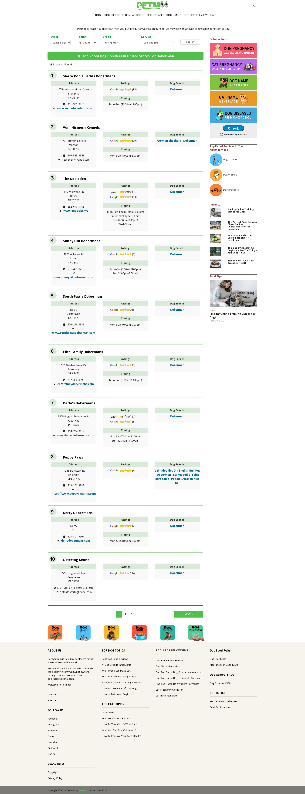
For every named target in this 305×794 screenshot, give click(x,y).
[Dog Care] (55, 632)
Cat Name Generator (167, 695)
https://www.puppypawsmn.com (74, 493)
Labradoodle (163, 470)
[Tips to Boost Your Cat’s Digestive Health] (215, 263)
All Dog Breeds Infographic (116, 664)
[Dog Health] (83, 632)
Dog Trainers (230, 159)
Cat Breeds (108, 712)
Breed (106, 37)
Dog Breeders (231, 189)
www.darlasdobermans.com (75, 435)
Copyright (53, 772)
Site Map (52, 700)
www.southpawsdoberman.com (73, 332)
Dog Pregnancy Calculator (170, 660)
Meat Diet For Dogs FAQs (224, 664)
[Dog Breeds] (111, 632)
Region (82, 37)
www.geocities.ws (75, 211)
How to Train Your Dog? (115, 694)
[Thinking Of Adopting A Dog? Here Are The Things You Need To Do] (215, 251)
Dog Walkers (230, 174)
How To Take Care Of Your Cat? (119, 724)
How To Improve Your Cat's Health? (121, 735)
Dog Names (173, 15)
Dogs (98, 15)
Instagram (53, 724)
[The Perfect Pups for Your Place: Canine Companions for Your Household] (215, 224)
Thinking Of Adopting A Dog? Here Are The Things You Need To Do (242, 250)
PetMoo (83, 790)
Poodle (175, 479)
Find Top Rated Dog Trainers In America (178, 677)
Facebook (53, 718)
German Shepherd (169, 140)
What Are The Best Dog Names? (119, 676)
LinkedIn (52, 742)
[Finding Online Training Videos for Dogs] (215, 212)
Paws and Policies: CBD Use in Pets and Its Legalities (240, 237)
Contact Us (54, 694)
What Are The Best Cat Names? (119, 730)
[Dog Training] (168, 632)
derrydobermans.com (75, 540)
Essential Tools (133, 15)
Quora (51, 736)
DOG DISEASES (155, 15)
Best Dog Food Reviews (115, 658)
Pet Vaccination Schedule (223, 701)
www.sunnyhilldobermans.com (74, 277)
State (55, 37)
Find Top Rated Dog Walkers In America (177, 683)
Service (146, 37)
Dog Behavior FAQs (220, 683)
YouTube (53, 730)
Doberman (177, 89)
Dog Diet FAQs (218, 658)
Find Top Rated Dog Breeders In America (178, 672)
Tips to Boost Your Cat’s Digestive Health (241, 262)
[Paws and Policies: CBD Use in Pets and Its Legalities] (215, 238)
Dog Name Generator (168, 666)
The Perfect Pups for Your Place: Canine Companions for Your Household (242, 225)
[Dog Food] (139, 632)
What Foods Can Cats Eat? (116, 718)
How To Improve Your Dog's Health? (122, 682)
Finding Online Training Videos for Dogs (241, 210)
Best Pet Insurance (220, 707)
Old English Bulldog (186, 470)
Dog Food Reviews (196, 15)
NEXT (188, 614)
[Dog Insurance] (196, 632)
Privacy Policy (55, 778)
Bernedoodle (181, 474)
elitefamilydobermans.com (75, 384)
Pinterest (53, 748)
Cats (213, 15)
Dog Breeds (112, 15)
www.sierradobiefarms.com (75, 108)
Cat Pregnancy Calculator (169, 689)
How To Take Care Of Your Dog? (120, 688)
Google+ (52, 753)
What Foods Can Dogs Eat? (116, 670)
